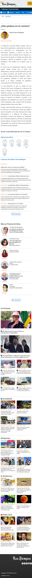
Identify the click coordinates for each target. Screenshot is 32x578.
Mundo (18, 12)
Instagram (27, 563)
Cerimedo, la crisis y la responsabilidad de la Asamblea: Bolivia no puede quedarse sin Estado (16, 275)
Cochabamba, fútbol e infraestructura (18, 176)
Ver (3, 16)
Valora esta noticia (7, 137)
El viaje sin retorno (14, 250)
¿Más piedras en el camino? (15, 203)
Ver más (3, 401)
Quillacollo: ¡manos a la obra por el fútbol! (12, 167)
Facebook (23, 563)
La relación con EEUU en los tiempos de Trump (16, 230)
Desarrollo (8, 16)
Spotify (31, 563)
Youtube (29, 563)
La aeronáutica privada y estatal (15, 262)
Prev (0, 12)
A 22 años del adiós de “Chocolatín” (18, 194)
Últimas (12, 12)
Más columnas (16, 214)
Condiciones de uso (5, 575)
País (23, 12)
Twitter (25, 563)
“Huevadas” (12, 286)
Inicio (4, 12)
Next (31, 12)
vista (2, 311)
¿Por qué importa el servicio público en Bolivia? (15, 242)
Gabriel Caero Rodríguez (16, 32)
